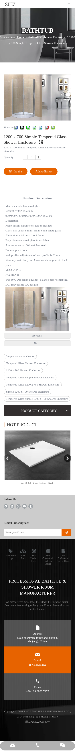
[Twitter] (18, 506)
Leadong (43, 716)
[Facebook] (6, 506)
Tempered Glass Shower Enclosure (26, 363)
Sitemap (53, 716)
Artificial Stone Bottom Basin (37, 483)
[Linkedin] (12, 506)
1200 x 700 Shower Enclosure (23, 370)
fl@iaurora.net (37, 664)
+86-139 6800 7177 (37, 691)
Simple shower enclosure (20, 356)
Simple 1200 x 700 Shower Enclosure (27, 391)
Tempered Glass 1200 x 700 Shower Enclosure (32, 384)
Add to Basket (43, 171)
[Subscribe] (66, 532)
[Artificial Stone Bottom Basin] (37, 455)
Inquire (18, 171)
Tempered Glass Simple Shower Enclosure (30, 377)
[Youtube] (24, 506)
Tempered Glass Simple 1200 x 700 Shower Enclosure (37, 398)
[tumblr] (30, 506)
